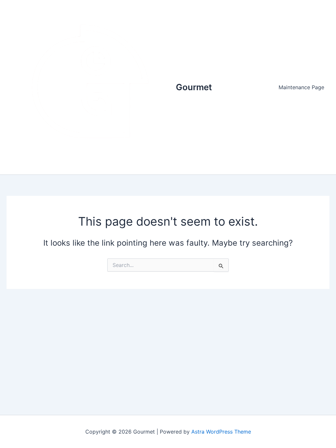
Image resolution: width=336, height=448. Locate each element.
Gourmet (194, 87)
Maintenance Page (301, 87)
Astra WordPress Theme (221, 431)
